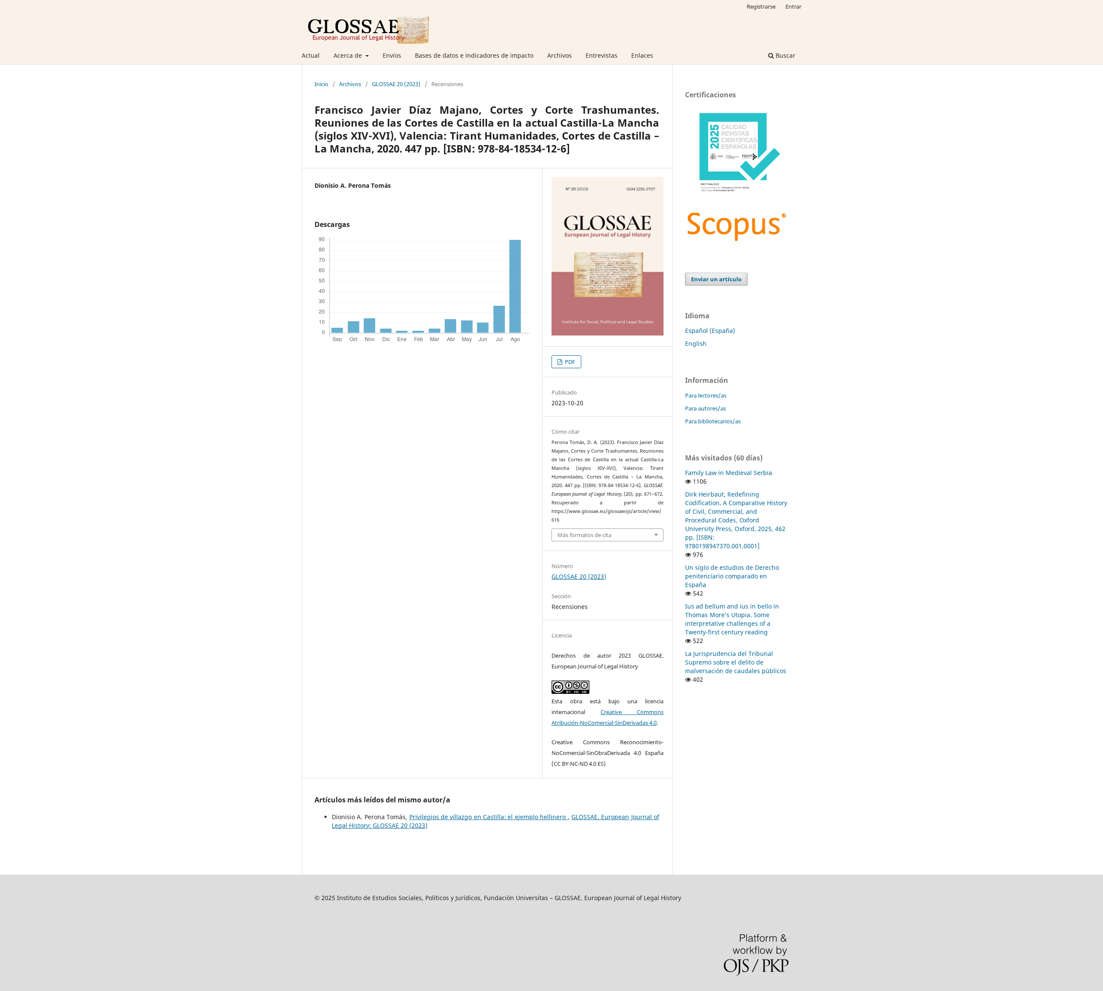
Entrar (793, 6)
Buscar (784, 55)
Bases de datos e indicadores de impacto (474, 55)
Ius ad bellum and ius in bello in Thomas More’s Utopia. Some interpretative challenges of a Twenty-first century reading (732, 619)
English (696, 343)
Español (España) (710, 330)
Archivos (559, 55)
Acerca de (348, 55)
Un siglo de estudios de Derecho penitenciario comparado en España (732, 576)
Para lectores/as (705, 395)
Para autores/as (705, 408)
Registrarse (761, 6)
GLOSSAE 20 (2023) (396, 84)
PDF (569, 362)
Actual (311, 55)
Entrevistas (601, 55)
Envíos (392, 55)
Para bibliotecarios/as (713, 421)
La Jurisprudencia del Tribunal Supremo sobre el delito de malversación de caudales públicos (735, 662)
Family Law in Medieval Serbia (728, 473)
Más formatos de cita (584, 535)
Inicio (321, 84)
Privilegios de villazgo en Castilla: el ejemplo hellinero (488, 817)
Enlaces (642, 55)
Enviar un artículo (716, 279)
